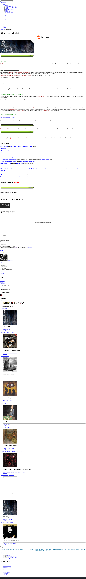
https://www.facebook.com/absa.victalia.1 (8, 117)
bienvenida (2, 281)
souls (47, 550)
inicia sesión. (30, 247)
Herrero (21, 549)
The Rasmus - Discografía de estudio (7, 332)
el (59, 549)
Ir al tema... (5, 330)
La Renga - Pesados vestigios (6, 427)
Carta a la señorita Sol (5, 356)
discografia (55, 549)
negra (82, 549)
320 (1, 549)
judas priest (73, 549)
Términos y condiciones (8, 563)
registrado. (16, 247)
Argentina (7, 549)
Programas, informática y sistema (11, 7)
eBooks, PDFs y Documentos (10, 6)
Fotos (4, 13)
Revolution (41, 549)
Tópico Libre (7, 11)
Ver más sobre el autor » (4, 266)
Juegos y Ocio (7, 8)
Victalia (1, 29)
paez (84, 549)
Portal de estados (6, 572)
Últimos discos (6, 575)
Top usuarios (7, 16)
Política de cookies (7, 566)
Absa (1, 250)
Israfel (12, 557)
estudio (61, 549)
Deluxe (11, 549)
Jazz (23, 549)
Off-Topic (4, 18)
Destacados (5, 574)
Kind (25, 549)
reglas (1, 282)
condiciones (2, 283)
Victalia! (6, 5)
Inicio (4, 20)
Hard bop (17, 549)
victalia (1, 280)
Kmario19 (16, 556)
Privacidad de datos (7, 565)
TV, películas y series (9, 12)
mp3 (80, 549)
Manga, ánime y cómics (9, 9)
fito (63, 549)
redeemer (43, 550)
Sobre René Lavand (4, 403)
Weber (15, 557)
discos (58, 549)
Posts (4, 4)
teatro (49, 550)
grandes (66, 549)
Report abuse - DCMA (7, 567)
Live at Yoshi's (29, 549)
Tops (4, 14)
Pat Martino (34, 549)
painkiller (36, 550)
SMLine (12, 556)
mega (78, 549)
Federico (14, 549)
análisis (47, 549)
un (50, 550)
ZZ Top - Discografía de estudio (7, 379)
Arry (10, 557)
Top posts (7, 15)
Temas (4, 26)
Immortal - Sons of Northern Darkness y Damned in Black (11, 451)
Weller (44, 549)
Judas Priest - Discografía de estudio (7, 475)
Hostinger (11, 558)
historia (69, 549)
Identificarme (3, 2)
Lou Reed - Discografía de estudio (7, 522)
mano (76, 549)
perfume (40, 550)
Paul (37, 549)
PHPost (8, 555)
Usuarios (4, 27)
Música (6, 10)
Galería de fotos (6, 573)
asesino (50, 549)
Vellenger (9, 556)
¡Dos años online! (4, 308)
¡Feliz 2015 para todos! (5, 498)
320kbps (3, 549)
